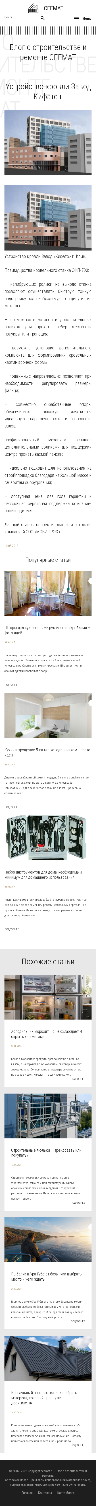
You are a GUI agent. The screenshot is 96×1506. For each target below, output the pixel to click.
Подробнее (11, 685)
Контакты (45, 1493)
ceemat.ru (47, 1471)
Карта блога (66, 1493)
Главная (27, 1493)
